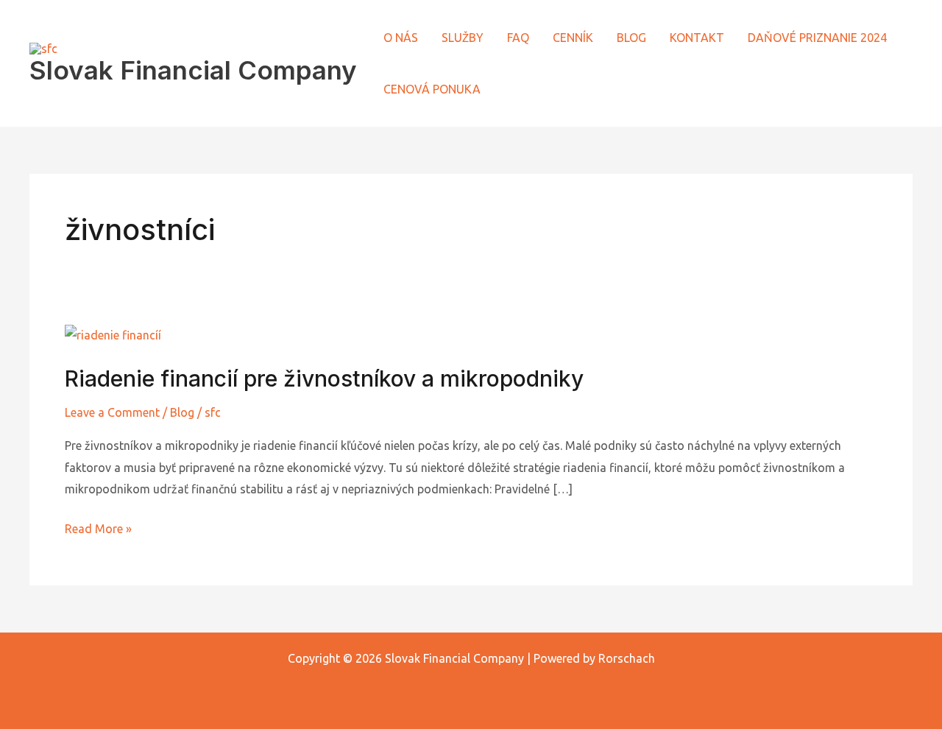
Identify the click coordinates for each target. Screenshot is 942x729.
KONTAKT (697, 37)
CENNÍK (573, 37)
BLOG (631, 37)
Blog (182, 412)
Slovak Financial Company (193, 69)
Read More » (98, 526)
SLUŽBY (463, 37)
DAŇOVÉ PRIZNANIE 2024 (817, 37)
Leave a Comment (112, 412)
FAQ (518, 37)
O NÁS (400, 37)
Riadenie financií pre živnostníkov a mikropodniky (324, 378)
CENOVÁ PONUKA (432, 89)
